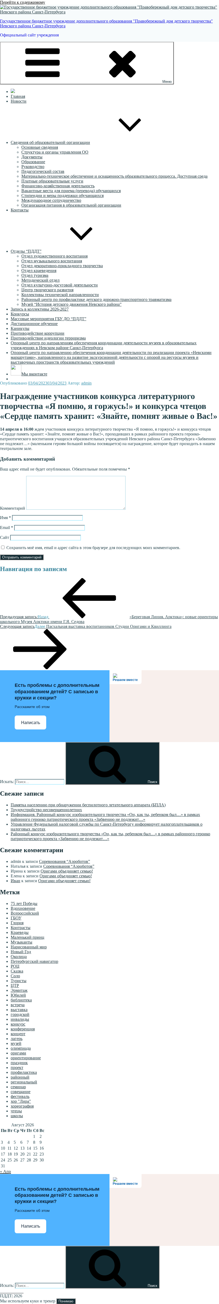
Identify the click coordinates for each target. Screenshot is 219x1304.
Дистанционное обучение (34, 323)
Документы (31, 157)
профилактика (24, 1072)
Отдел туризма (34, 275)
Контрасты (20, 927)
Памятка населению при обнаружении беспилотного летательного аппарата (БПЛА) (88, 805)
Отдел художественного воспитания (54, 256)
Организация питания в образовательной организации (71, 205)
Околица (19, 956)
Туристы (18, 980)
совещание (20, 1091)
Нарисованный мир (29, 947)
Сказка (17, 971)
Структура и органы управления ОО (54, 152)
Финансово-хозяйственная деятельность (58, 186)
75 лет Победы (24, 903)
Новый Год (21, 951)
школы (17, 1115)
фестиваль (20, 1096)
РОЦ (15, 966)
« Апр (5, 1171)
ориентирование (26, 1058)
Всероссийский (25, 913)
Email (6, 527)
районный (20, 1077)
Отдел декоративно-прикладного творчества (62, 265)
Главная (18, 96)
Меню (167, 82)
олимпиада (21, 1048)
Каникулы (20, 328)
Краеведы (20, 932)
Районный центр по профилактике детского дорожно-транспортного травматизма (96, 299)
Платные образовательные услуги (52, 181)
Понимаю (65, 1301)
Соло (15, 976)
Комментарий (12, 508)
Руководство (32, 166)
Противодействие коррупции (37, 333)
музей (16, 1043)
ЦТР (15, 985)
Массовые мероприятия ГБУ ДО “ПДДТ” (48, 318)
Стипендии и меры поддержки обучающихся (62, 195)
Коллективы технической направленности (60, 294)
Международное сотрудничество (51, 200)
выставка (19, 1009)
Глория (17, 923)
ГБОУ (16, 918)
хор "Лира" (21, 1101)
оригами (18, 1053)
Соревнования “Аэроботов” (64, 861)
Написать (30, 722)
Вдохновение (23, 908)
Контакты (20, 210)
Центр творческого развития (47, 290)
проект (17, 1067)
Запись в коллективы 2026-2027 (40, 309)
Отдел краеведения (38, 270)
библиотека (21, 1000)
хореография (22, 1106)
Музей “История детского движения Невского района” (71, 304)
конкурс (18, 1024)
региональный (24, 1082)
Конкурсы (20, 314)
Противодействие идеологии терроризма (48, 338)
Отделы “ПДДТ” (26, 251)
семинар (18, 1087)
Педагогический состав (42, 171)
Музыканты (21, 942)
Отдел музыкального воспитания (51, 261)
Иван (15, 880)
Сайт (4, 537)
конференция (23, 1029)
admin (86, 383)
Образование (33, 161)
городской (20, 1014)
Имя (5, 517)
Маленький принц (27, 937)
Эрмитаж (19, 990)
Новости (18, 101)
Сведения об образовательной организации (50, 142)
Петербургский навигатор (34, 961)
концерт (18, 1033)
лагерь (16, 1038)
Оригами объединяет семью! (67, 871)
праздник (19, 1062)
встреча (18, 1005)
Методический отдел (40, 280)
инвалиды (20, 1019)
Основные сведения (39, 147)
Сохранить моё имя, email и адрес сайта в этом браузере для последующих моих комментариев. (93, 547)
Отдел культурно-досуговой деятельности (59, 285)
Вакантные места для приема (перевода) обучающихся (71, 190)
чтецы (16, 1111)
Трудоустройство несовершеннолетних (46, 809)
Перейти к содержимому (22, 2)
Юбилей (18, 995)
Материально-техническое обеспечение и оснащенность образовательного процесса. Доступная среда (114, 176)
